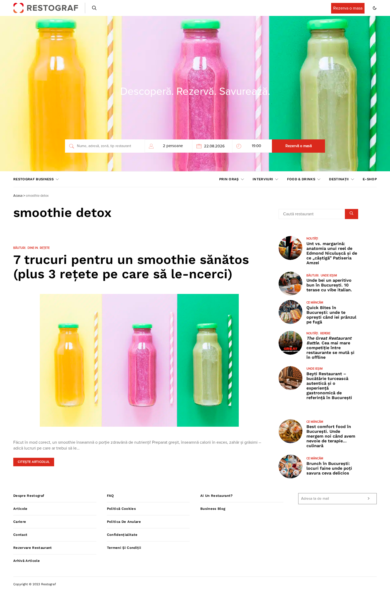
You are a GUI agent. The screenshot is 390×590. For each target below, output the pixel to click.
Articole (20, 509)
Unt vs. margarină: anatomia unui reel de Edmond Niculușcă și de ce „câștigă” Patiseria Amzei (331, 253)
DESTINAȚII (339, 179)
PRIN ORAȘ (229, 179)
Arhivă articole (26, 561)
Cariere (19, 522)
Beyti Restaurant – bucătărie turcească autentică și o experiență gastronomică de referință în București (329, 385)
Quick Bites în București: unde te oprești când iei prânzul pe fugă (331, 314)
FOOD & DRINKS (301, 179)
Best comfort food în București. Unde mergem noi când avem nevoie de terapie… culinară (330, 436)
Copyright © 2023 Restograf (34, 584)
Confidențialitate (122, 535)
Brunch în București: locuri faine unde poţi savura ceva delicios (329, 468)
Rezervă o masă (298, 146)
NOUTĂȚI (312, 238)
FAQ (110, 496)
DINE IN (33, 247)
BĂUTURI (19, 247)
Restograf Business (33, 179)
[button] (374, 8)
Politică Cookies (121, 509)
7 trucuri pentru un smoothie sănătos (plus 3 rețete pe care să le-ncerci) (131, 266)
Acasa (18, 196)
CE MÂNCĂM (314, 302)
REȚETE (45, 247)
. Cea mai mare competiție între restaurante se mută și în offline (330, 348)
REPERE (325, 333)
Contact (20, 535)
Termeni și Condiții (124, 548)
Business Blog (212, 509)
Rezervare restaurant (32, 548)
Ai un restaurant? (216, 496)
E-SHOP (370, 179)
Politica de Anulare (124, 522)
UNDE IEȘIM (329, 275)
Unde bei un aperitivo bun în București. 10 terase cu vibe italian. (329, 285)
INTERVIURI (263, 179)
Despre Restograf (28, 496)
